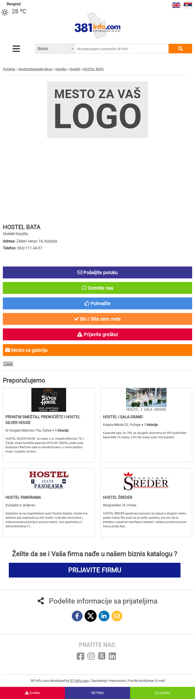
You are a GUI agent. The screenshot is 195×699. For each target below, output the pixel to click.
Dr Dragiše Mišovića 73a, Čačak (28, 430)
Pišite (99, 693)
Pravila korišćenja (141, 681)
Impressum (117, 681)
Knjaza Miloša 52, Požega (122, 425)
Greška (34, 693)
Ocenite (164, 693)
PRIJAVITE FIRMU (94, 570)
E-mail (160, 681)
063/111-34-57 (29, 248)
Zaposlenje (99, 681)
